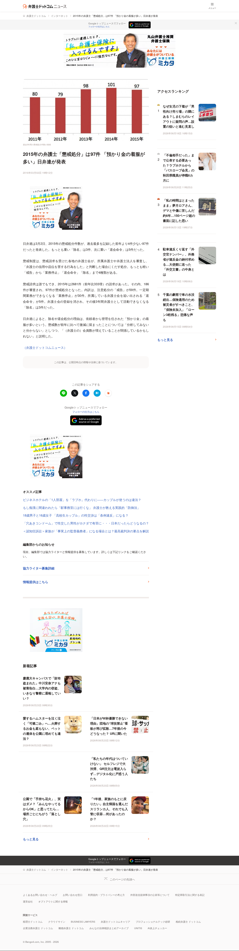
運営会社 (28, 901)
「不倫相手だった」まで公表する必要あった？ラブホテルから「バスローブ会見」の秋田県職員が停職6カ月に (178, 168)
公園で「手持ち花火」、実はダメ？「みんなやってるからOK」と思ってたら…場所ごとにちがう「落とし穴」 (42, 809)
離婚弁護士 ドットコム (71, 928)
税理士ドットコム (33, 921)
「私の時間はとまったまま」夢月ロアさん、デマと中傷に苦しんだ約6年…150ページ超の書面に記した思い (179, 210)
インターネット (59, 16)
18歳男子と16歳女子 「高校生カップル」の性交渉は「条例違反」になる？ (75, 515)
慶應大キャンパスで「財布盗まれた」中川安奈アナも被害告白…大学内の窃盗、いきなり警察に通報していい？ (42, 688)
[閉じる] (236, 23)
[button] (108, 393)
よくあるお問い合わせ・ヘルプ (40, 895)
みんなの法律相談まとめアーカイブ (109, 928)
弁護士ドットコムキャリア (115, 921)
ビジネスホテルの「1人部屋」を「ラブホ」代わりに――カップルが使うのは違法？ (82, 499)
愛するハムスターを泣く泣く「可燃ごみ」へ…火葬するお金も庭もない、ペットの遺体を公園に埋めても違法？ (42, 728)
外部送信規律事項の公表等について (150, 895)
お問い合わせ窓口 (72, 895)
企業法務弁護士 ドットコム (38, 928)
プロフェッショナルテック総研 (153, 921)
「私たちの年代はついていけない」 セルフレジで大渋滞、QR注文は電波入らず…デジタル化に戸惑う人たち (109, 768)
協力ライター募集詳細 (38, 568)
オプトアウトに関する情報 (53, 901)
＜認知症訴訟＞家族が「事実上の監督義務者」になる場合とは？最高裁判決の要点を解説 (86, 531)
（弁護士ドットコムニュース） (45, 347)
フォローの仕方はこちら (99, 26)
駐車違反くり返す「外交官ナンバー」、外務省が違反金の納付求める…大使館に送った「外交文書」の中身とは (178, 262)
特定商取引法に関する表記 (190, 895)
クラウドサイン (56, 921)
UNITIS (138, 928)
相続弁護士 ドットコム (188, 921)
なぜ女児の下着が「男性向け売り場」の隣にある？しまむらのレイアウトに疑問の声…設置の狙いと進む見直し (178, 116)
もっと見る (31, 839)
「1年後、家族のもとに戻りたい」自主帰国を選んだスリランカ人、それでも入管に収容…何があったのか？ (109, 809)
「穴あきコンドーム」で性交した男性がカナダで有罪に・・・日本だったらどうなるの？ (86, 523)
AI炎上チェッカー (157, 928)
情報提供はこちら (35, 582)
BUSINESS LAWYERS (83, 921)
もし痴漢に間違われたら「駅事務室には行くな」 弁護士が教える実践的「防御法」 (81, 507)
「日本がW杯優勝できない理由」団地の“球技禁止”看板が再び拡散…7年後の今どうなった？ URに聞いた (109, 726)
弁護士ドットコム (36, 16)
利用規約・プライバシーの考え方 (106, 895)
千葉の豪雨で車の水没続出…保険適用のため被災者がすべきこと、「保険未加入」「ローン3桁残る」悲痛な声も (178, 307)
